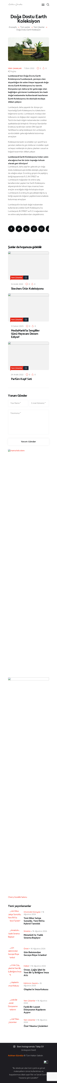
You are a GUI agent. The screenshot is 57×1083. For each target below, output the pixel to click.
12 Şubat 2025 (17, 326)
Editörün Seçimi (31, 983)
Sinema (27, 931)
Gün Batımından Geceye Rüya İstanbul (35, 954)
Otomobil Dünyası (32, 912)
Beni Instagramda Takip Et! (30, 1046)
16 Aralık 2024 (17, 284)
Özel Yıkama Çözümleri (36, 1026)
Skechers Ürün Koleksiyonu (27, 288)
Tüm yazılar (25, 27)
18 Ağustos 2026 (34, 913)
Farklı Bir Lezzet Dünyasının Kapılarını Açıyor (35, 1010)
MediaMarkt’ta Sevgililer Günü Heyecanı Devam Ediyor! (25, 334)
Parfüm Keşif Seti (21, 379)
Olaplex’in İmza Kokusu (36, 989)
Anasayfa (13, 27)
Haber (26, 966)
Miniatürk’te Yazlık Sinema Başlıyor (33, 936)
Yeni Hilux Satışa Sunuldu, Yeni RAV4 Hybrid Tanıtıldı (34, 921)
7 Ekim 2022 (29, 68)
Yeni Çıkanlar (39, 27)
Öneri (26, 948)
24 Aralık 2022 (17, 374)
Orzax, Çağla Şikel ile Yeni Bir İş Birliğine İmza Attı (36, 972)
